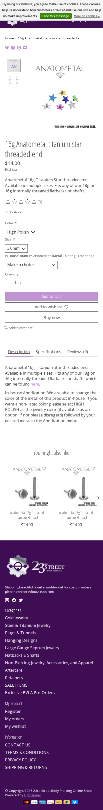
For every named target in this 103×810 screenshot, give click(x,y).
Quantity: (12, 274)
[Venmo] (75, 802)
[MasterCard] (26, 802)
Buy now (52, 317)
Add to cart (52, 296)
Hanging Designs (21, 640)
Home (9, 38)
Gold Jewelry (16, 618)
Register (13, 711)
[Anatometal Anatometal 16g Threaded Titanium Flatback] (27, 485)
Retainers (14, 677)
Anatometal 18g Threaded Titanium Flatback (76, 515)
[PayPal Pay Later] (67, 802)
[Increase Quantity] (20, 283)
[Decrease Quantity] (9, 283)
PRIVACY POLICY (20, 760)
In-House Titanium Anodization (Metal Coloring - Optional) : (49, 255)
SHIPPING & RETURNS (26, 767)
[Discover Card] (50, 802)
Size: (10, 239)
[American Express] (42, 802)
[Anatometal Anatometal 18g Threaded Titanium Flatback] (76, 485)
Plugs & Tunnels (20, 633)
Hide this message (55, 16)
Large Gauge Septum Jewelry (32, 647)
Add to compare (21, 327)
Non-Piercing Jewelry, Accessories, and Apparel (49, 662)
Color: (10, 223)
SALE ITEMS (16, 685)
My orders (14, 719)
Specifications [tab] (48, 351)
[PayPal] (58, 802)
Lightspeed (32, 795)
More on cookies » (87, 16)
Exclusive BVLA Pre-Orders (30, 692)
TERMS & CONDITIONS (27, 752)
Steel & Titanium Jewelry (27, 625)
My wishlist (15, 726)
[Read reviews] (21, 202)
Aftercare (13, 670)
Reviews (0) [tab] (77, 351)
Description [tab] (19, 351)
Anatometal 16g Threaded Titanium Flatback (27, 515)
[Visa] (34, 802)
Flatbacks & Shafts (22, 655)
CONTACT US (17, 745)
